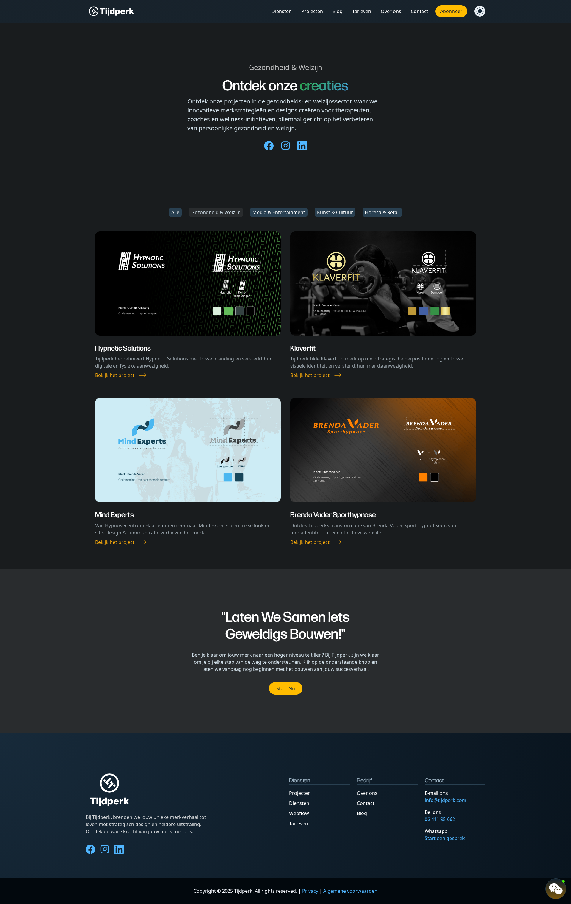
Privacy (310, 891)
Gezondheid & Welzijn (216, 212)
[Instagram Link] (285, 145)
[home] (111, 11)
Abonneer (451, 11)
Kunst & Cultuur (335, 212)
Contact (365, 803)
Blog (362, 813)
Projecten (300, 793)
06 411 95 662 (440, 819)
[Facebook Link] (269, 145)
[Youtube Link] (302, 145)
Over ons (367, 793)
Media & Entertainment (278, 212)
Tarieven (298, 823)
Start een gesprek (445, 838)
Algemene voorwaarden (350, 891)
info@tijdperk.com (445, 800)
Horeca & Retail (382, 212)
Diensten (299, 803)
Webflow (299, 813)
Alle (175, 212)
